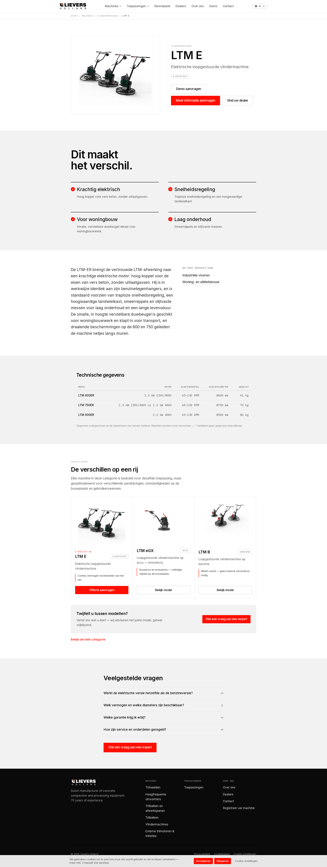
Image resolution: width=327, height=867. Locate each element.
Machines (111, 6)
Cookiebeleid (222, 854)
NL (260, 6)
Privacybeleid (202, 854)
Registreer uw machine (239, 808)
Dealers (181, 6)
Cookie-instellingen (245, 854)
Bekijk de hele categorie (88, 639)
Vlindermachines (107, 15)
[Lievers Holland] (73, 6)
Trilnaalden (152, 787)
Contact (228, 6)
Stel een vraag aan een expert (226, 619)
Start (74, 15)
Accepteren (203, 861)
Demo (213, 6)
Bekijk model (163, 590)
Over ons (197, 6)
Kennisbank (162, 6)
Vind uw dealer (237, 100)
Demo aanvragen (188, 89)
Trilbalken (152, 817)
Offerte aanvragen (101, 590)
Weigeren (223, 861)
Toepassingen (136, 6)
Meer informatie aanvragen (195, 100)
